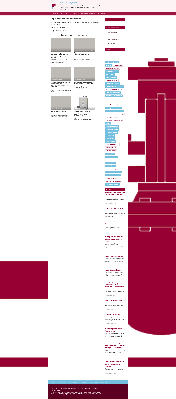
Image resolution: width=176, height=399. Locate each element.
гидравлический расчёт (112, 68)
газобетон (108, 65)
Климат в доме (69, 2)
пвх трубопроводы (111, 104)
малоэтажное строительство (114, 95)
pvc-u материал (110, 53)
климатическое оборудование (114, 86)
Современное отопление (88, 13)
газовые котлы (118, 65)
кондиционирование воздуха (114, 89)
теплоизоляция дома (111, 156)
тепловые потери (111, 150)
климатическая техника (112, 83)
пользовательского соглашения (84, 393)
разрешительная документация (114, 120)
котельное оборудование (113, 92)
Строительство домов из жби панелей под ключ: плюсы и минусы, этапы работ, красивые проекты (61, 55)
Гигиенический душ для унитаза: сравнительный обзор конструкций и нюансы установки (114, 330)
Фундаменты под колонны (112, 224)
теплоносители (110, 159)
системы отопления (111, 132)
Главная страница (57, 13)
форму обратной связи (64, 394)
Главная (54, 382)
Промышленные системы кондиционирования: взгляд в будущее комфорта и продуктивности (83, 114)
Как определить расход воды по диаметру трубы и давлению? (84, 82)
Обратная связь (63, 382)
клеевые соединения (111, 80)
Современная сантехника (72, 13)
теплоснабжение (110, 166)
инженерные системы (112, 71)
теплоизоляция (110, 153)
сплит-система (110, 135)
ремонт (108, 123)
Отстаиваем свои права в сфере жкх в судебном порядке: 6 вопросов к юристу (115, 194)
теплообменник (110, 162)
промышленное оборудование (114, 111)
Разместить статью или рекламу (98, 382)
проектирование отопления (113, 108)
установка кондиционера (113, 175)
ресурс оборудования (112, 126)
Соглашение (84, 382)
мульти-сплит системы (112, 98)
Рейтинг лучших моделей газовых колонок (58, 112)
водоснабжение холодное (113, 59)
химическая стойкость (112, 178)
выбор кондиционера (112, 62)
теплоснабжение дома (112, 169)
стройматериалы (110, 141)
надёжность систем (111, 101)
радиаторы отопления (112, 117)
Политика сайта (74, 382)
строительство (110, 138)
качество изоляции (111, 77)
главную (63, 31)
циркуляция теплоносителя (113, 181)
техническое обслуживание (113, 172)
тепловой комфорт (111, 147)
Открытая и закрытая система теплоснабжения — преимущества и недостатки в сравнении (60, 84)
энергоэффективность (112, 184)
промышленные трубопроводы (114, 114)
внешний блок (110, 56)
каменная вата (110, 74)
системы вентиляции (112, 129)
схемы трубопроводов (112, 144)
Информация (101, 13)
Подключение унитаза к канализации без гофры (81, 53)
